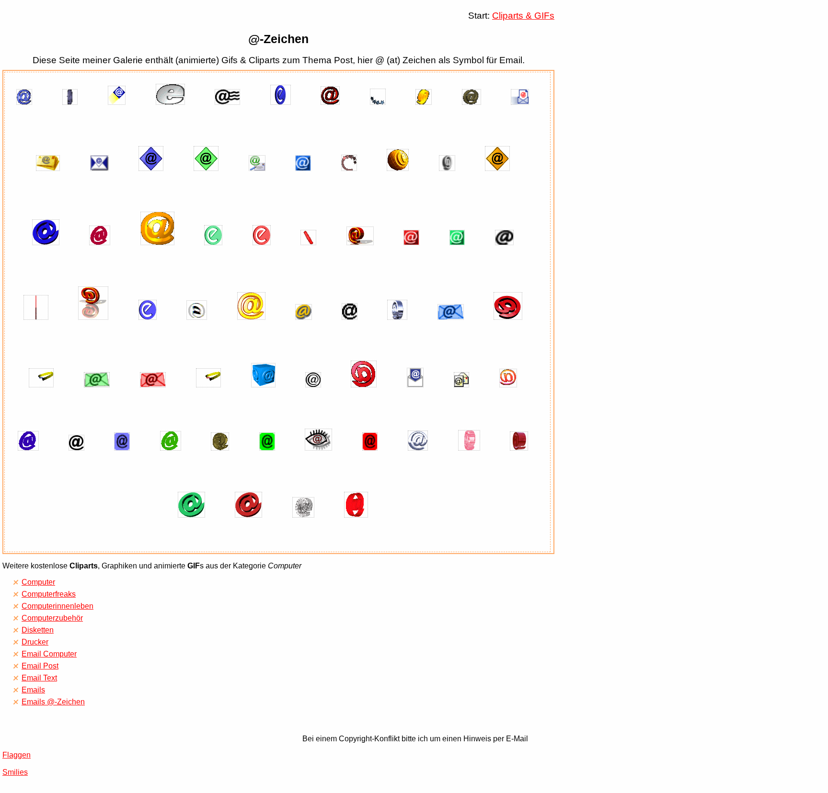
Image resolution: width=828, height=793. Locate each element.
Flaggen (16, 755)
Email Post (40, 666)
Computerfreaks (49, 594)
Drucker (35, 642)
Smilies (15, 772)
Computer (38, 582)
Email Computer (49, 654)
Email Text (39, 678)
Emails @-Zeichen (53, 702)
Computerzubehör (52, 618)
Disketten (38, 630)
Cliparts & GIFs (523, 16)
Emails (33, 690)
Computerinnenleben (57, 606)
